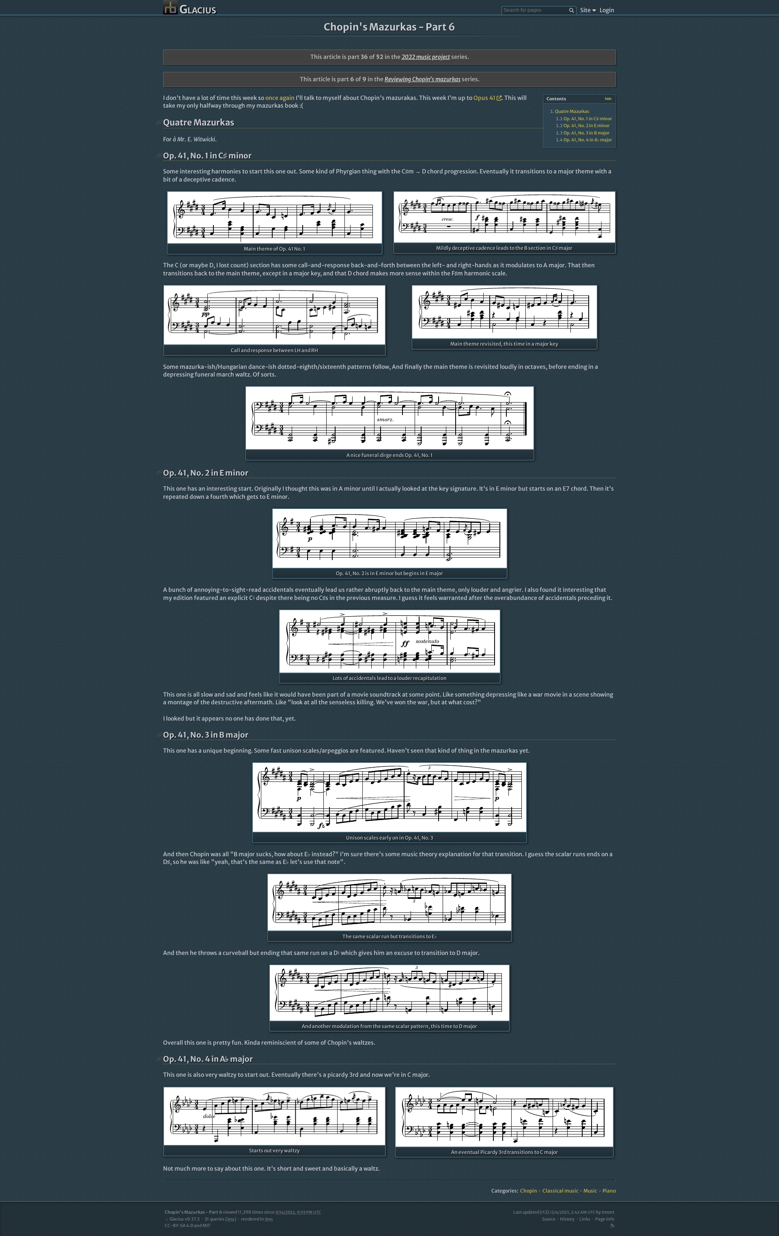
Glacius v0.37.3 (185, 1219)
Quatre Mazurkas (572, 111)
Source (548, 1219)
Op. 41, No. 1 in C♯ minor (588, 118)
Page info (604, 1219)
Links (584, 1219)
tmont (608, 1212)
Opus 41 (484, 98)
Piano (609, 1191)
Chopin (528, 1191)
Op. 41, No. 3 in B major (586, 133)
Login (607, 10)
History (567, 1219)
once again (280, 98)
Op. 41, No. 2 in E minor (586, 125)
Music (590, 1191)
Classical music (560, 1191)
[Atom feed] (612, 1225)
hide (608, 99)
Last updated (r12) (554, 1212)
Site (585, 10)
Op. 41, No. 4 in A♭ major (588, 140)
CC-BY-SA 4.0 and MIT (188, 1225)
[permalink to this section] (159, 122)
